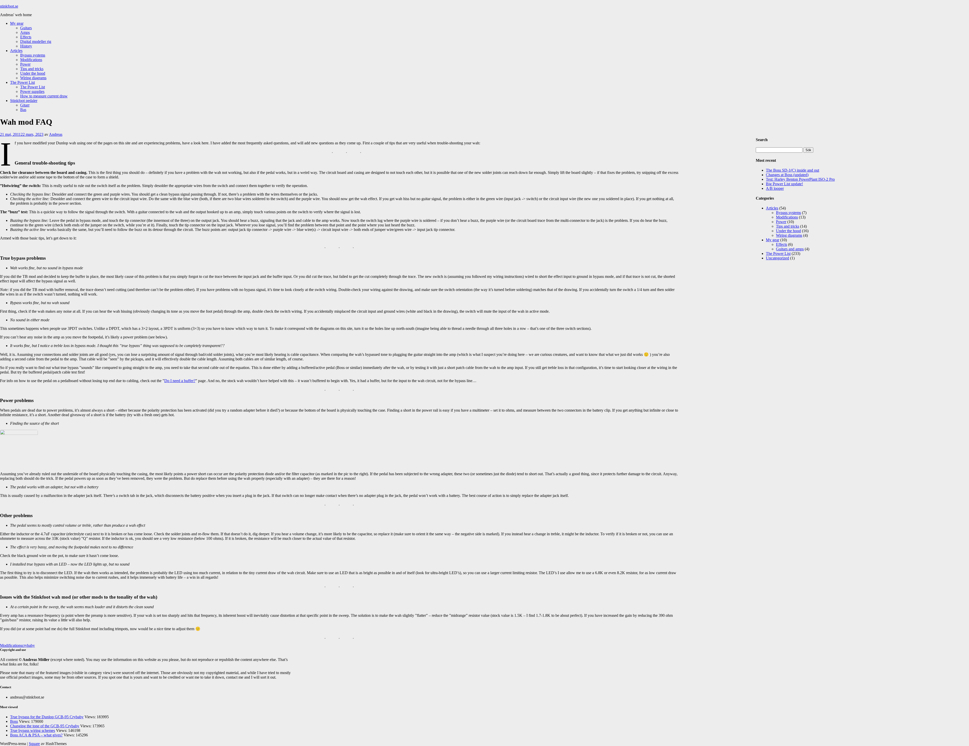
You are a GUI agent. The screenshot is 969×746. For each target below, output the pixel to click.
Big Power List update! (784, 184)
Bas (23, 110)
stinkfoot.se (9, 6)
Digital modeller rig (35, 41)
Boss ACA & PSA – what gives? (36, 735)
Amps (25, 32)
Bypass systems (32, 55)
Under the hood (32, 73)
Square (34, 743)
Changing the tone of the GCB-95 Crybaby (44, 726)
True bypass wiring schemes (32, 730)
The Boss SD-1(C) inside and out (792, 170)
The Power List (22, 82)
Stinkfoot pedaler (23, 100)
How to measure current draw (44, 96)
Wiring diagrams (33, 78)
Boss (14, 721)
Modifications (31, 60)
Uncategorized (777, 258)
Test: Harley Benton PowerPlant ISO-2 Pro (800, 179)
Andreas (55, 134)
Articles (16, 50)
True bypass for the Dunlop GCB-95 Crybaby (47, 717)
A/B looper (775, 188)
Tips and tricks (31, 69)
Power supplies (32, 91)
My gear (16, 23)
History (26, 46)
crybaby (28, 645)
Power (25, 64)
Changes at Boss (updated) (787, 175)
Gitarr (25, 105)
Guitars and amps (790, 249)
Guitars (26, 28)
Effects (25, 37)
